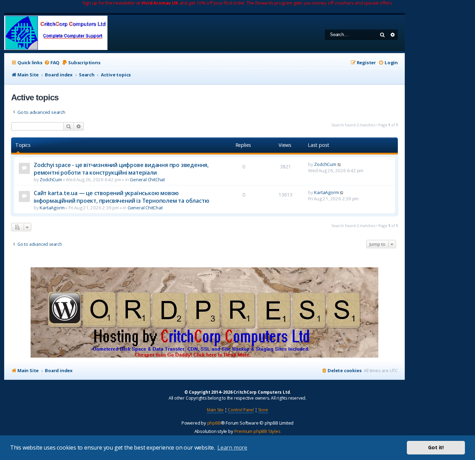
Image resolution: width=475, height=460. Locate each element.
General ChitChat (147, 179)
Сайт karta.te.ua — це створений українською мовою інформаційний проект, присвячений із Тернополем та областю (121, 196)
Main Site (215, 410)
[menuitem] (51, 63)
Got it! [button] (436, 447)
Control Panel (240, 410)
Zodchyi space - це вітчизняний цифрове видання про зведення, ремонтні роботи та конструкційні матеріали (121, 168)
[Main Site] (55, 33)
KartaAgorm (52, 207)
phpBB (214, 423)
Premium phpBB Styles (257, 431)
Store (263, 410)
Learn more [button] (232, 447)
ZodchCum (51, 179)
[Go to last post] (339, 164)
